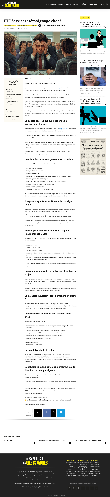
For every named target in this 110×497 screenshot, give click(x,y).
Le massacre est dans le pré (12, 108)
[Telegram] (78, 488)
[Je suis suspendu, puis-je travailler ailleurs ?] (93, 76)
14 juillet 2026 (9, 89)
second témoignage (53, 88)
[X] (87, 488)
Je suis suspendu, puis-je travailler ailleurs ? (91, 61)
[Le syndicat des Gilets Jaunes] (40, 25)
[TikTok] (83, 488)
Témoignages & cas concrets (26, 25)
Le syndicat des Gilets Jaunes (56, 25)
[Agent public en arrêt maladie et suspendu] (93, 38)
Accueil (6, 17)
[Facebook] (69, 488)
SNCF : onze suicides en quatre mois (88, 441)
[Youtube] (92, 488)
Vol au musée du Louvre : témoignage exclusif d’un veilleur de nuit (13, 116)
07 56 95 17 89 (44, 487)
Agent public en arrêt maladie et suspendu (90, 23)
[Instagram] (74, 488)
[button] (107, 4)
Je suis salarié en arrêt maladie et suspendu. (90, 100)
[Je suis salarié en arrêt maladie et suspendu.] (93, 115)
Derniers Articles (13, 17)
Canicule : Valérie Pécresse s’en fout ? (13, 95)
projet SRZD (63, 129)
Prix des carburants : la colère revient (12, 102)
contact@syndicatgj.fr (30, 487)
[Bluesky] (96, 488)
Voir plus (92, 136)
